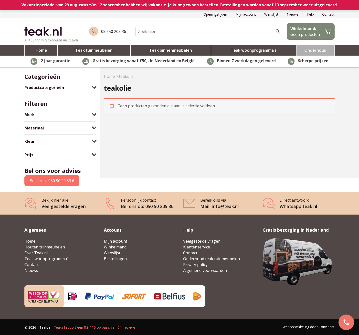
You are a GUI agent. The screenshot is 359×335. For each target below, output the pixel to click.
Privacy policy (195, 264)
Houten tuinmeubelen (44, 247)
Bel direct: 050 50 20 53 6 (52, 180)
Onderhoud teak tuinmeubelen (211, 258)
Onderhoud (315, 50)
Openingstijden (215, 14)
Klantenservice (196, 247)
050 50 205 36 (113, 31)
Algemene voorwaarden (205, 270)
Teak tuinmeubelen (94, 50)
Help (310, 14)
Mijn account (245, 14)
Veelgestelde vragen (202, 241)
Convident (327, 327)
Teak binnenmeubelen (170, 50)
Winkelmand (115, 247)
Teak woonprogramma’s (253, 50)
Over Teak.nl (36, 253)
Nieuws (292, 14)
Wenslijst (271, 14)
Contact (328, 14)
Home (41, 50)
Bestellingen (115, 258)
